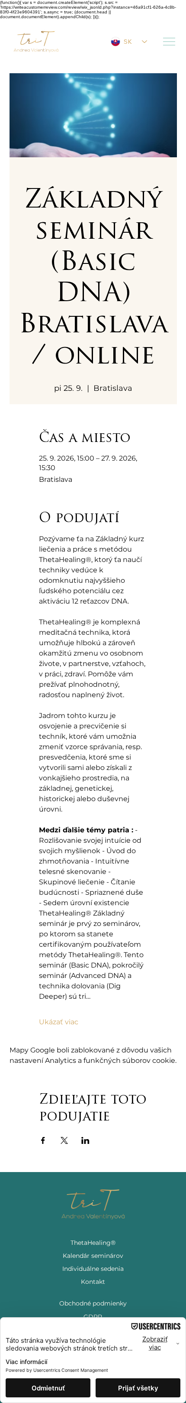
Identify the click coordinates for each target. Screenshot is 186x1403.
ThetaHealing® (93, 1243)
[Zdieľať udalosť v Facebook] (43, 1140)
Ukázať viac (58, 1022)
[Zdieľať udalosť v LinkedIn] (85, 1140)
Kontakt (93, 1282)
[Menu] (169, 41)
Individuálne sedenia (93, 1269)
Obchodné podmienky (93, 1303)
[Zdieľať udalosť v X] (64, 1140)
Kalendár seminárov (93, 1256)
